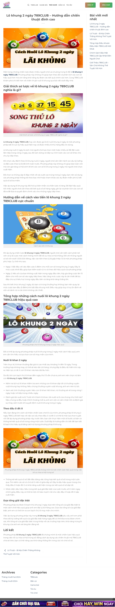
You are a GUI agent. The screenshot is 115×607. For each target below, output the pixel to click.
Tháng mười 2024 (10, 581)
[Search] (28, 5)
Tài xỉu (69, 5)
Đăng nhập (106, 5)
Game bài (44, 5)
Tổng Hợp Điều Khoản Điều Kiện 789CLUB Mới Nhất (100, 46)
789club (34, 5)
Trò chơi (53, 5)
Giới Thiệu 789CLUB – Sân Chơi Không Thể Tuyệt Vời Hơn (99, 65)
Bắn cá (62, 5)
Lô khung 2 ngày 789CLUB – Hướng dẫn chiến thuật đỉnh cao (100, 27)
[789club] (13, 5)
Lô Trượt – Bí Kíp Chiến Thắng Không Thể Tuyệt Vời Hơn (100, 36)
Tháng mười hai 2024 (11, 577)
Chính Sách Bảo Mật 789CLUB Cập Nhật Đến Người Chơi (100, 56)
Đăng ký (90, 5)
